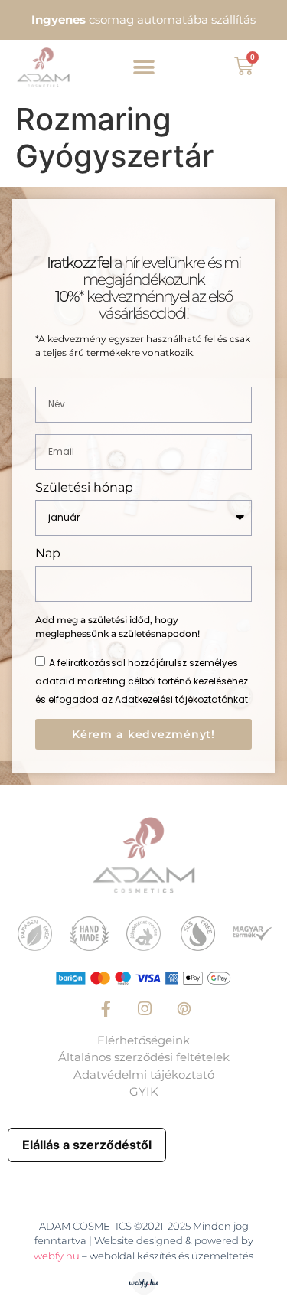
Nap (47, 553)
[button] (143, 67)
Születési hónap (84, 488)
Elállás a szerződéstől (87, 1144)
